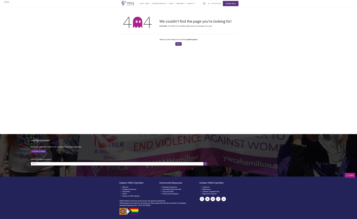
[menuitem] (141, 3)
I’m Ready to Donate (38, 151)
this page (209, 26)
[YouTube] (213, 199)
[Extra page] (207, 199)
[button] (204, 3)
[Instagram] (218, 199)
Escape (351, 175)
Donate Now (231, 3)
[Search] (205, 164)
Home (178, 44)
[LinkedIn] (223, 199)
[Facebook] (202, 199)
